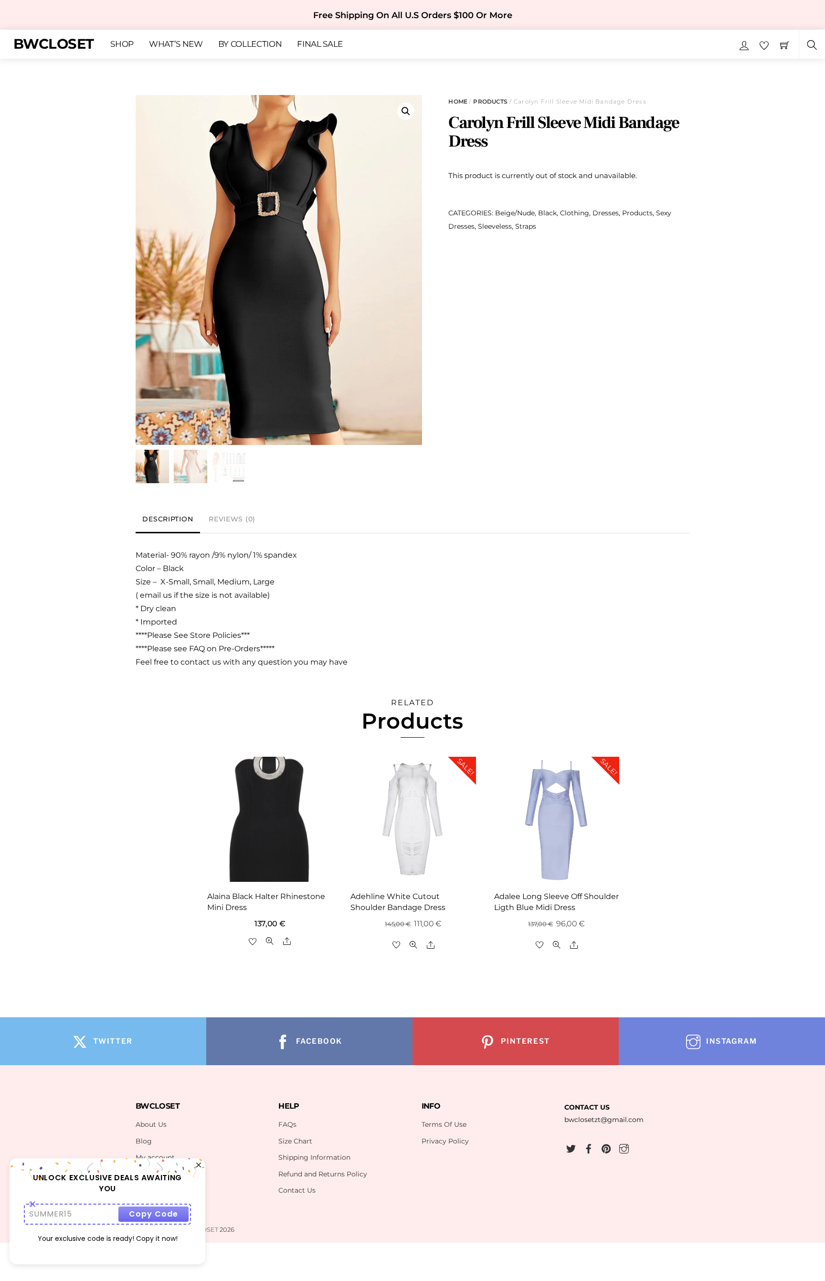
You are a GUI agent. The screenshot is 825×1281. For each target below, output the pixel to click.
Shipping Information (314, 1157)
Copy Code (153, 1213)
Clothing (574, 213)
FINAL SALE (320, 44)
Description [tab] (167, 519)
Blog (144, 1141)
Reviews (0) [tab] (232, 519)
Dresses (605, 213)
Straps (525, 226)
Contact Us (297, 1190)
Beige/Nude (515, 213)
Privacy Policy (445, 1141)
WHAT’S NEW (176, 44)
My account (155, 1157)
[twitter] (571, 1147)
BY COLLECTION (250, 44)
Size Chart (295, 1141)
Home (457, 101)
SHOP (122, 44)
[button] (405, 111)
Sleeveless (495, 226)
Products (490, 101)
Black (547, 213)
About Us (151, 1124)
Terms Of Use (444, 1124)
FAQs (287, 1124)
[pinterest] (606, 1147)
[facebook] (588, 1147)
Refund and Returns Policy (322, 1174)
